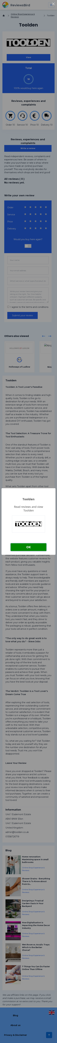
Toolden (28, 499)
